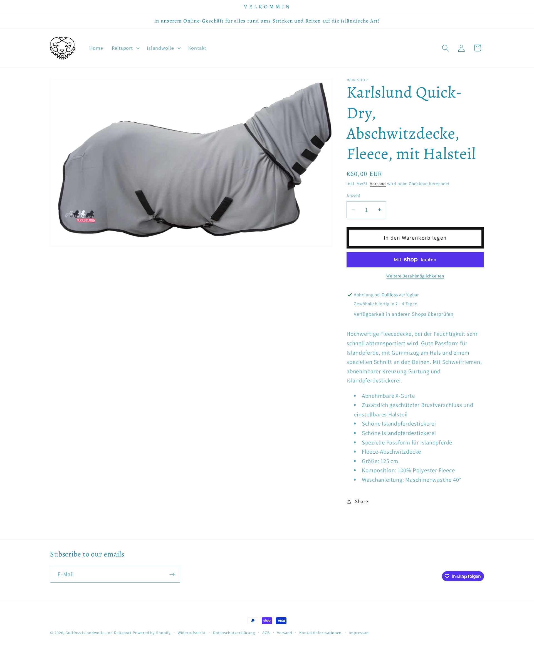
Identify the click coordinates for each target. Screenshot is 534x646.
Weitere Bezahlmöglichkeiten (415, 276)
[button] (125, 48)
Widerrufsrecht (192, 632)
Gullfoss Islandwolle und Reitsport (98, 632)
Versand (378, 183)
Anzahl (353, 196)
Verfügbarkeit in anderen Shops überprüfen (404, 313)
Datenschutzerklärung (234, 632)
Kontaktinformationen (320, 632)
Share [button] (361, 501)
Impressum (359, 632)
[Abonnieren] (172, 574)
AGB (266, 632)
